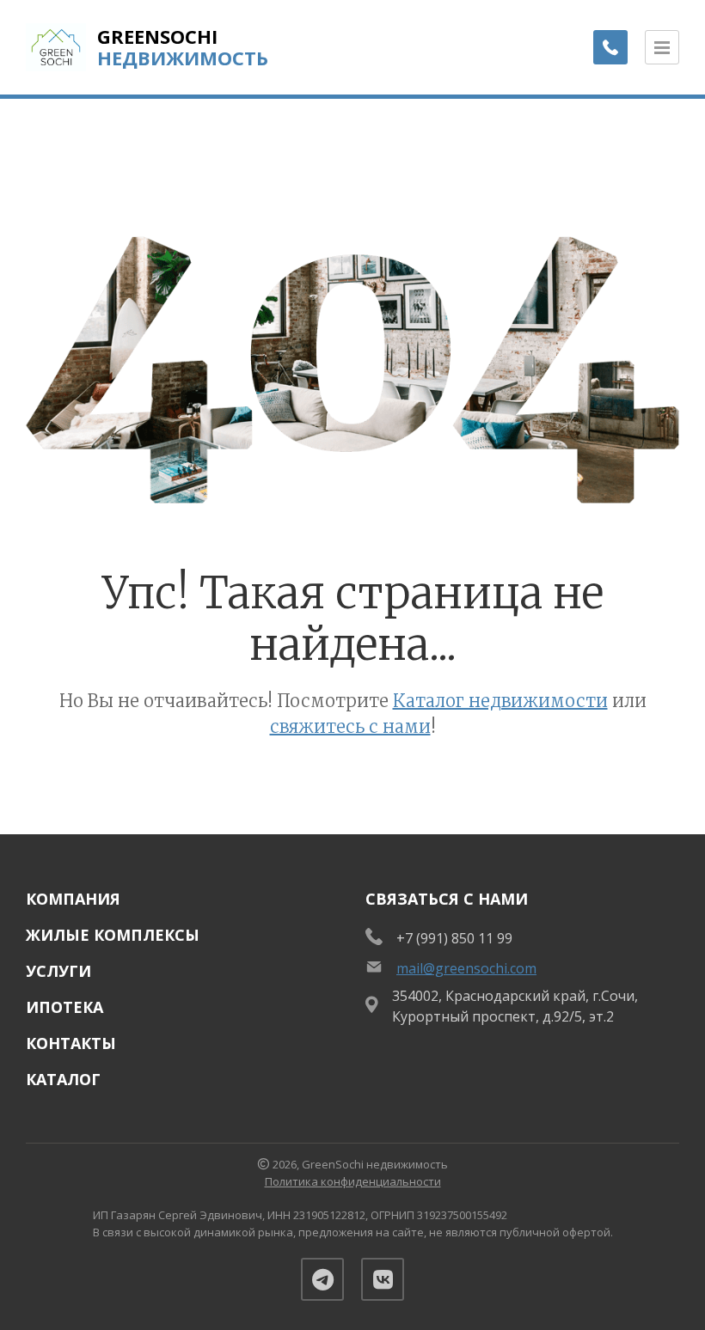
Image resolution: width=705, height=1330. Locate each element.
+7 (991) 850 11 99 (454, 938)
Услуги (58, 971)
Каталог (63, 1079)
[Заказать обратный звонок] (610, 47)
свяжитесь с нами (350, 726)
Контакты (71, 1043)
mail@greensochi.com (466, 968)
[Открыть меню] (662, 47)
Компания (73, 898)
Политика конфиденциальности (353, 1181)
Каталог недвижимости (500, 700)
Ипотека (64, 1007)
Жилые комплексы (112, 934)
